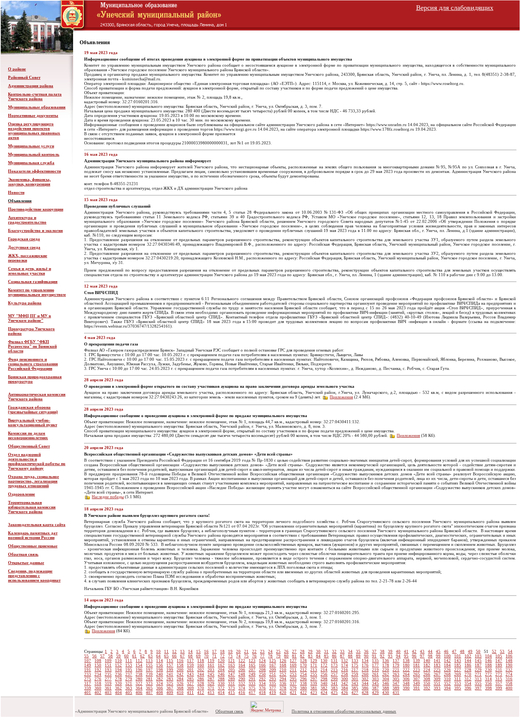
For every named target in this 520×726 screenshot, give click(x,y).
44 (430, 651)
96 (414, 656)
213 (313, 669)
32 (334, 651)
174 (344, 665)
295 (293, 678)
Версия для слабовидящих (454, 7)
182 (426, 665)
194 (118, 669)
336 (282, 683)
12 (174, 651)
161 (210, 665)
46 (446, 651)
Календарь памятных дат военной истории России (32, 535)
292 (262, 678)
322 (139, 683)
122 (241, 660)
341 (334, 683)
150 (97, 665)
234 (97, 674)
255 (313, 674)
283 (169, 678)
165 (252, 665)
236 (118, 674)
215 (334, 669)
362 (118, 688)
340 (324, 683)
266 (426, 674)
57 (102, 656)
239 (149, 674)
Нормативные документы (33, 115)
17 (214, 651)
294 (282, 678)
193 (108, 669)
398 (488, 688)
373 (231, 688)
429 (375, 692)
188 (488, 665)
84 (318, 656)
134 (365, 660)
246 (221, 674)
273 (498, 674)
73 (230, 656)
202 (200, 669)
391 (416, 688)
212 (303, 669)
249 (252, 674)
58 (110, 656)
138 (406, 660)
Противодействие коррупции (35, 209)
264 (406, 674)
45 (438, 651)
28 (302, 651)
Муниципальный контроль (33, 154)
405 (128, 692)
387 (375, 688)
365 (149, 688)
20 (238, 651)
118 (200, 660)
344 (365, 683)
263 (395, 674)
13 (182, 651)
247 (231, 674)
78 (270, 656)
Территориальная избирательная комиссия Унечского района (32, 507)
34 (350, 651)
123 (252, 660)
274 (509, 674)
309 (437, 678)
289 (231, 678)
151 (108, 665)
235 (108, 674)
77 (262, 656)
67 (182, 656)
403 (108, 692)
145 (478, 660)
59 (118, 656)
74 (238, 656)
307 (416, 678)
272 (488, 674)
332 (241, 683)
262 (385, 674)
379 (293, 688)
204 (221, 669)
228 (467, 669)
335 (272, 683)
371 (210, 688)
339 (313, 683)
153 (128, 665)
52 (494, 651)
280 (139, 678)
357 (498, 683)
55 (86, 656)
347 (395, 683)
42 (414, 651)
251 (272, 674)
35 (358, 651)
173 (334, 665)
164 (241, 665)
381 (313, 688)
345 (375, 683)
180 (406, 665)
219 (375, 669)
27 (294, 651)
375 (252, 688)
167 (272, 665)
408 (159, 692)
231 (498, 669)
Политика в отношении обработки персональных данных (344, 711)
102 (467, 656)
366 (159, 688)
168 (282, 665)
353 (457, 683)
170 (303, 665)
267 (437, 674)
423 (313, 692)
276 (97, 678)
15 (198, 651)
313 (478, 678)
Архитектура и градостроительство (27, 219)
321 (128, 683)
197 (149, 669)
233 (87, 674)
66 (174, 656)
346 (385, 683)
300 (344, 678)
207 (252, 669)
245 (210, 674)
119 (210, 660)
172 (324, 665)
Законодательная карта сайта (36, 524)
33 (342, 651)
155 (149, 665)
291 (252, 678)
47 (454, 651)
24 (270, 651)
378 (282, 688)
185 (457, 665)
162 (221, 665)
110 (118, 660)
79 (278, 656)
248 (241, 674)
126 (282, 660)
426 (344, 692)
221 (395, 669)
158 (180, 665)
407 (149, 692)
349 (416, 683)
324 (159, 683)
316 (509, 678)
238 (139, 674)
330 (221, 683)
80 (286, 656)
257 (334, 674)
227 (457, 669)
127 (293, 660)
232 (509, 669)
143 (457, 660)
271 (478, 674)
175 (354, 665)
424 (324, 692)
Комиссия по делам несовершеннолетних (28, 435)
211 (293, 669)
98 (430, 656)
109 (108, 660)
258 (344, 674)
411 (190, 692)
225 (437, 669)
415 (231, 692)
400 (509, 688)
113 (149, 660)
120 (221, 660)
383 (334, 688)
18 (222, 651)
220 (385, 669)
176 (365, 665)
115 (169, 660)
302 (365, 678)
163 (231, 665)
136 (385, 660)
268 (447, 674)
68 (190, 656)
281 (149, 678)
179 (395, 665)
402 (97, 692)
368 (180, 688)
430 (385, 692)
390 (406, 688)
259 (354, 674)
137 (395, 660)
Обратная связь (23, 554)
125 (272, 660)
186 (467, 665)
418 (262, 692)
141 (437, 660)
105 (498, 656)
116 (180, 660)
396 (467, 688)
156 (159, 665)
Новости (16, 192)
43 (422, 651)
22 (254, 651)
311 (457, 678)
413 (210, 692)
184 (447, 665)
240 (159, 674)
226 (447, 669)
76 (254, 656)
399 (498, 688)
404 (118, 692)
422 (303, 692)
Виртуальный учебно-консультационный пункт (32, 422)
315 (498, 678)
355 (478, 683)
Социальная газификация (32, 281)
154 (139, 665)
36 (366, 651)
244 (200, 674)
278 (118, 678)
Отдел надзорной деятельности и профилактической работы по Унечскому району (36, 461)
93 (390, 656)
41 (406, 651)
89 (358, 656)
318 (97, 683)
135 (375, 660)
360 (97, 688)
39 (390, 651)
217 (354, 669)
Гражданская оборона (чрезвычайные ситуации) (33, 409)
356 (488, 683)
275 (87, 678)
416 (241, 692)
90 (366, 656)
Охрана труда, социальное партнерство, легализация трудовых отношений (33, 481)
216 (344, 669)
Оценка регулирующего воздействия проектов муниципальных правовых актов (34, 131)
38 (382, 651)
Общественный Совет (29, 446)
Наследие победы (108, 496)
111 (128, 660)
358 (509, 683)
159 (190, 665)
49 (470, 651)
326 (180, 683)
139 (416, 660)
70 (206, 656)
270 (467, 674)
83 (310, 656)
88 (350, 656)
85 (326, 656)
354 (467, 683)
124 (262, 660)
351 (437, 683)
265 (416, 674)
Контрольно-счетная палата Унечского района (35, 96)
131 (334, 660)
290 (241, 678)
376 (262, 688)
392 (426, 688)
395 (457, 688)
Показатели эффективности (34, 171)
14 (190, 651)
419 (272, 692)
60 (126, 656)
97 (422, 656)
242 (180, 674)
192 (97, 669)
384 (344, 688)
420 (282, 692)
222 (406, 669)
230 (488, 669)
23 (262, 651)
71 (214, 656)
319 (108, 683)
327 (190, 683)
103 (478, 656)
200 (180, 669)
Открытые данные (26, 562)
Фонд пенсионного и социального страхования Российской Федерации (33, 364)
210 (282, 669)
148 (509, 660)
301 (354, 678)
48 (462, 651)
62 (142, 656)
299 (334, 678)
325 (169, 683)
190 (509, 665)
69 (198, 656)
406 (139, 692)
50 (478, 651)
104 (488, 656)
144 (467, 660)
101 (457, 656)
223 (416, 669)
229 (478, 669)
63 (150, 656)
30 (318, 651)
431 (395, 692)
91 (374, 656)
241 (169, 674)
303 (375, 678)
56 (94, 656)
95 (406, 656)
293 (272, 678)
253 (293, 674)
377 (272, 688)
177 (375, 665)
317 (87, 683)
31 (326, 651)
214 (324, 669)
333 (252, 683)
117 (190, 660)
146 (488, 660)
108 (97, 660)
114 (159, 660)
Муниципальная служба (31, 162)
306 (406, 678)
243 (190, 674)
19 (230, 651)
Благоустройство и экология (35, 230)
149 (87, 665)
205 (231, 669)
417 (252, 692)
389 (395, 688)
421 (293, 692)
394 (447, 688)
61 (134, 656)
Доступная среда (24, 247)
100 (447, 656)
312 (467, 678)
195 (128, 669)
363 (128, 688)
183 (437, 665)
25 (278, 651)
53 (502, 651)
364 (139, 688)
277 (108, 678)
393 (437, 688)
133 (354, 660)
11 (166, 651)
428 (365, 692)
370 (200, 688)
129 (313, 660)
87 (342, 656)
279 (128, 678)
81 (294, 656)
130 (324, 660)
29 (310, 651)
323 (149, 683)
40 (398, 651)
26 (286, 651)
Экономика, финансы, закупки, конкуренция (29, 181)
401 (87, 692)
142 (447, 660)
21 (246, 651)
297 (313, 678)
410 (180, 692)
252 (282, 674)
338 (303, 683)
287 (210, 678)
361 (108, 688)
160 (200, 665)
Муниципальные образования (36, 107)
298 (324, 678)
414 (221, 692)
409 (169, 692)
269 (457, 674)
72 (222, 656)
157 (169, 665)
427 (354, 692)
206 (241, 669)
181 (416, 665)
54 (510, 651)
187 (478, 665)
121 (231, 660)
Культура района (24, 303)
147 (498, 660)
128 (303, 660)
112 (139, 660)
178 (385, 665)
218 (365, 669)
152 (118, 665)
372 (221, 688)
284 (180, 678)
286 (200, 678)
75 (246, 656)
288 (221, 678)
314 (488, 678)
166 (262, 665)
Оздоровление (21, 494)
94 (398, 656)
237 (128, 674)
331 (231, 683)
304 (385, 678)
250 (262, 674)
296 (303, 678)
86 (334, 656)
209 (272, 669)
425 (334, 692)
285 (190, 678)
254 (303, 674)
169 (293, 665)
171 (313, 665)
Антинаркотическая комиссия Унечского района (36, 396)
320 (118, 683)
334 (262, 683)
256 (324, 674)
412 (200, 692)
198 (159, 669)
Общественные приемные (32, 546)
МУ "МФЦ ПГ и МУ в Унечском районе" (29, 318)
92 (382, 656)
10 (158, 651)
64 (158, 656)
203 (210, 669)
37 (374, 651)
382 (324, 688)
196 (139, 669)
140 (426, 660)
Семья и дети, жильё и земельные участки (29, 270)
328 (200, 683)
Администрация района (30, 85)
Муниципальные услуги (31, 146)
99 (438, 656)
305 (395, 678)
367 (169, 688)
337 (293, 683)
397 (478, 688)
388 (385, 688)
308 (426, 678)
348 (406, 683)
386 (365, 688)
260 (365, 674)
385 (354, 688)
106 (509, 656)
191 (87, 669)
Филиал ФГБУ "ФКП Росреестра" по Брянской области (32, 346)
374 (241, 688)
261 (375, 674)
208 (262, 669)
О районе (17, 69)
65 (166, 656)
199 (169, 669)
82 (302, 656)
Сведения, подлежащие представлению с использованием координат (34, 575)
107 (87, 660)
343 (354, 683)
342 (344, 683)
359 (87, 688)
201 (190, 669)
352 (447, 683)
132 (344, 660)
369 (190, 688)
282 (159, 678)
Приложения (341, 397)
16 (206, 651)
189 (498, 665)
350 (426, 683)
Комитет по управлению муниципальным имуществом (37, 292)
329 (210, 683)
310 (447, 678)
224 (426, 669)
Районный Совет (24, 77)
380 (303, 688)
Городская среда (24, 239)
